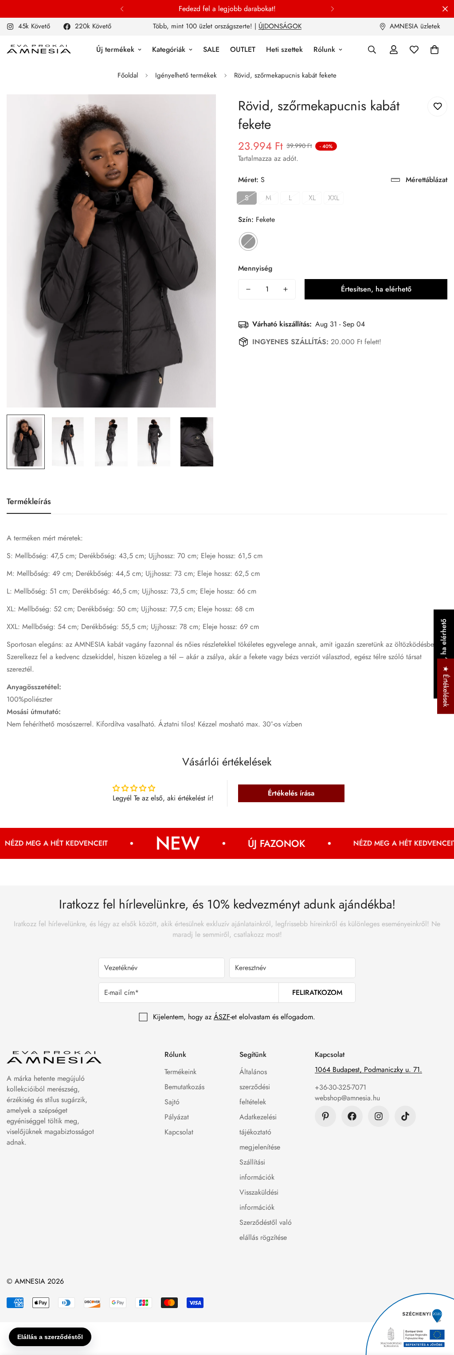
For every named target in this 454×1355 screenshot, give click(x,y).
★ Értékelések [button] (446, 686)
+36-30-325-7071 (340, 1087)
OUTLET (242, 49)
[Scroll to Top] (437, 1307)
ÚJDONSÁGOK (279, 26)
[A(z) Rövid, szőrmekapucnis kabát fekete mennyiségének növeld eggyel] (285, 289)
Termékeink (180, 1072)
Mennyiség (255, 268)
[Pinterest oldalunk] (325, 1116)
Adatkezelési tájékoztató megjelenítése (259, 1132)
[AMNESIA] (39, 49)
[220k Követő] (352, 1116)
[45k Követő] (378, 1116)
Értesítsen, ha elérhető (376, 289)
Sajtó (172, 1102)
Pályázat (176, 1117)
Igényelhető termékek (186, 75)
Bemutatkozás (184, 1087)
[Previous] (122, 9)
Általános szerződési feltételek (254, 1087)
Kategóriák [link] (168, 49)
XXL (333, 198)
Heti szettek (284, 49)
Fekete (248, 241)
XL (312, 198)
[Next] (332, 9)
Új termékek (115, 49)
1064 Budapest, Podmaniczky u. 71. (368, 1069)
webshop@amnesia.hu (347, 1098)
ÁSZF (222, 1017)
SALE (211, 49)
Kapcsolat (178, 1132)
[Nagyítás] (197, 113)
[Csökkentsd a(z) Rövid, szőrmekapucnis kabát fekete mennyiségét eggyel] (248, 289)
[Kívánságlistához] (437, 106)
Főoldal (127, 75)
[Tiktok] (405, 1116)
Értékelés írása (291, 793)
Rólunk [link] (324, 49)
